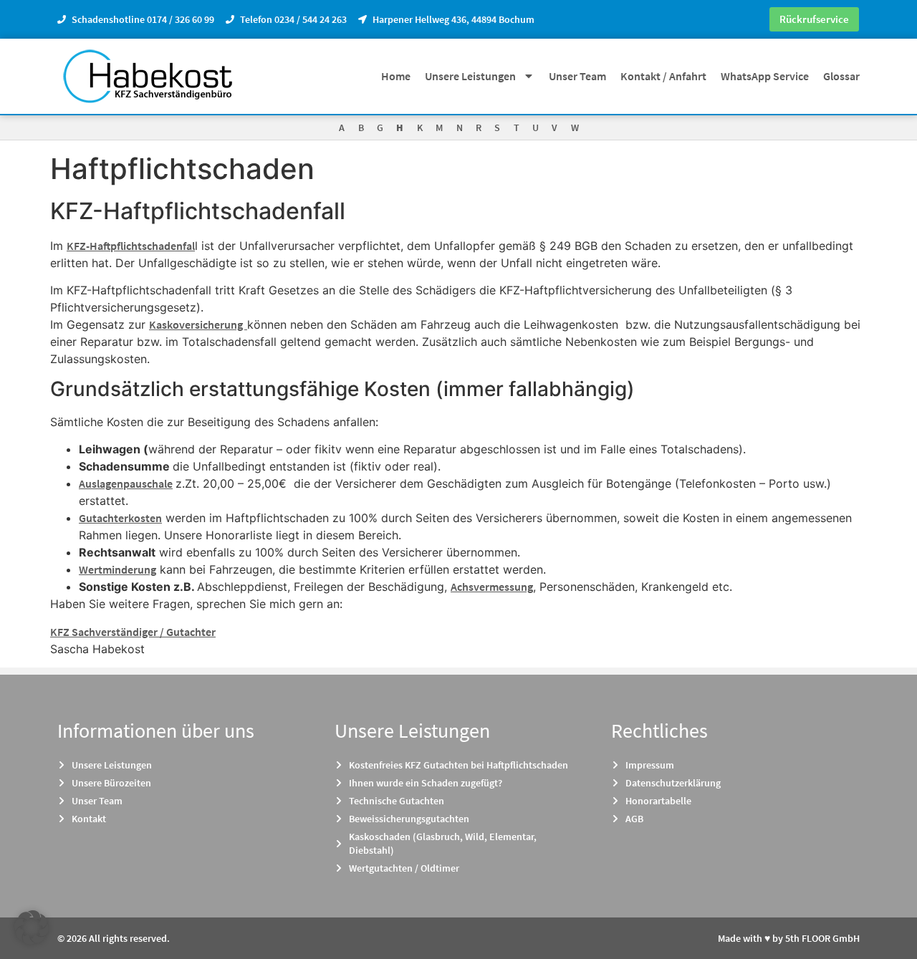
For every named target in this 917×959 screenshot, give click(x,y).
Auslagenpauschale (126, 483)
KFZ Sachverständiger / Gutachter (133, 632)
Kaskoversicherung (198, 324)
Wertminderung (117, 569)
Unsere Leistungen (470, 76)
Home (396, 76)
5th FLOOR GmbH (822, 938)
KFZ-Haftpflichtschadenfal (131, 245)
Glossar (841, 76)
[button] (31, 927)
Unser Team (577, 76)
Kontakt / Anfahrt (663, 76)
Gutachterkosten (120, 518)
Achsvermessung (492, 586)
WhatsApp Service (765, 76)
